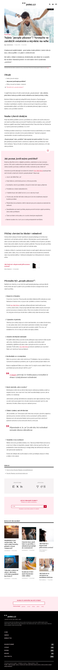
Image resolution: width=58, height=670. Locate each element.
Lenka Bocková (7, 550)
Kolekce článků (28, 644)
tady (48, 67)
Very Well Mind (38, 170)
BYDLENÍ (28, 653)
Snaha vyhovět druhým (12, 78)
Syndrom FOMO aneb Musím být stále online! (27, 574)
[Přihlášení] (52, 4)
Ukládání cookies (22, 663)
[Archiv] (49, 4)
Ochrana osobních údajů (10, 663)
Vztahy (42, 606)
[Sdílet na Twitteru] (18, 487)
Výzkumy (13, 375)
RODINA (28, 650)
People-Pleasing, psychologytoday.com (17, 473)
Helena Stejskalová (43, 550)
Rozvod (28, 606)
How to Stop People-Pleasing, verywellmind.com (19, 470)
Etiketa (33, 606)
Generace (23, 606)
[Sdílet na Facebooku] (14, 487)
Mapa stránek (31, 663)
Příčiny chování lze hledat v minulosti (16, 84)
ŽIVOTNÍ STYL (28, 656)
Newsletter (8, 638)
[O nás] (29, 616)
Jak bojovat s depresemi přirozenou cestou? (17, 265)
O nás (6, 632)
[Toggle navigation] (56, 4)
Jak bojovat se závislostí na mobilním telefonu (46, 575)
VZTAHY (28, 647)
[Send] (45, 506)
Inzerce (6, 635)
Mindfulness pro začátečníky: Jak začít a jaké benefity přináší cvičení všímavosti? (11, 544)
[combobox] (29, 603)
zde (20, 625)
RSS (37, 663)
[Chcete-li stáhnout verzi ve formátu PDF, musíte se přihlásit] (44, 487)
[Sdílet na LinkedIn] (21, 487)
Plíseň (38, 606)
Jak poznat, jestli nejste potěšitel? (16, 81)
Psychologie (7, 34)
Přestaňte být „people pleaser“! (15, 87)
